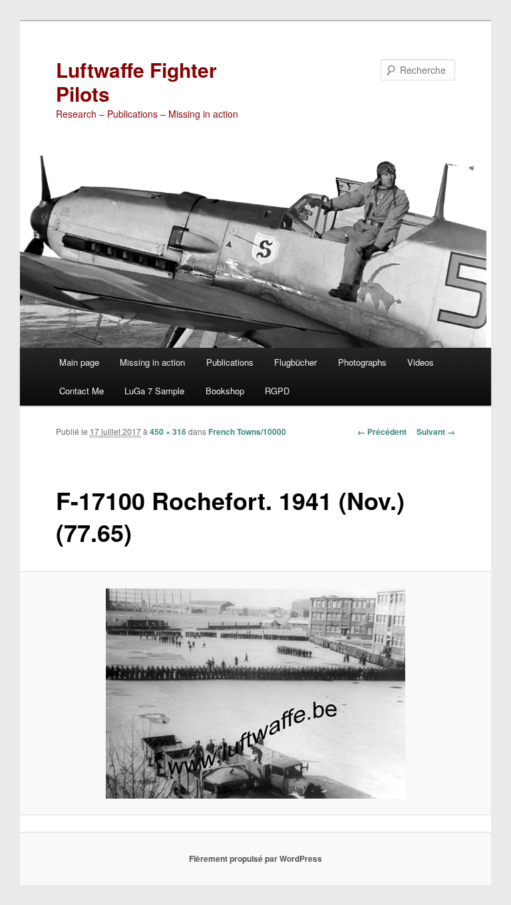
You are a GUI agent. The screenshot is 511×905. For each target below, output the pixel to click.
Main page (79, 362)
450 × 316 (168, 432)
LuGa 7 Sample (154, 390)
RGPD (277, 390)
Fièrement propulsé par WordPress (255, 858)
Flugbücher (295, 362)
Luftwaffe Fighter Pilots (136, 81)
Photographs (362, 362)
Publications (230, 362)
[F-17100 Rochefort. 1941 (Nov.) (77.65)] (256, 693)
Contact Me (81, 390)
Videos (420, 362)
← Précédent (382, 432)
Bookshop (225, 390)
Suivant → (436, 432)
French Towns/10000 (247, 432)
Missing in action (152, 362)
